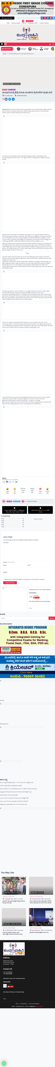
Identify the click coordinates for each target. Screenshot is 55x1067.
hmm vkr (24, 23)
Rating (5, 562)
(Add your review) (38, 519)
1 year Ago (20, 898)
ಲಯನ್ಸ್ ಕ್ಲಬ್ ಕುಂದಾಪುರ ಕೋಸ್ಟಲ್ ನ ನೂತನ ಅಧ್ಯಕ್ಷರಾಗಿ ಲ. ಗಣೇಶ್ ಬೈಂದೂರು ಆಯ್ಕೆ (35, 49)
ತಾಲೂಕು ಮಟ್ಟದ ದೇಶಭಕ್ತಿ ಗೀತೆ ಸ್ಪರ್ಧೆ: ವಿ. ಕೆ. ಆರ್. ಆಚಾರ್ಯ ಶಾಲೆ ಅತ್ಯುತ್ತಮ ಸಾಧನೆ (16, 782)
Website (5, 572)
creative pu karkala (44, 23)
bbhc (8, 23)
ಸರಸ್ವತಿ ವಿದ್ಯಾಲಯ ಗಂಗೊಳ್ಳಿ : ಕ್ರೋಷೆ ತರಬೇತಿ (9, 795)
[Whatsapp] (4, 1063)
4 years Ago (47, 898)
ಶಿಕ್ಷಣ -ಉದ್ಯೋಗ (12, 89)
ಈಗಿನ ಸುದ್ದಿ (5, 89)
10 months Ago (48, 930)
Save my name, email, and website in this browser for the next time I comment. (25, 579)
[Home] (2, 44)
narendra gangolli (16, 23)
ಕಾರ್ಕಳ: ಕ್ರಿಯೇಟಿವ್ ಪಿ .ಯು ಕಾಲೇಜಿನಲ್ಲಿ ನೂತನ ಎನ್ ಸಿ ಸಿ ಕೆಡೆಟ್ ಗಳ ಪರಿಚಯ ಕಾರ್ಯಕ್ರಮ (18, 788)
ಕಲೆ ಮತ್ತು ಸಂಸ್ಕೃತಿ (39, 896)
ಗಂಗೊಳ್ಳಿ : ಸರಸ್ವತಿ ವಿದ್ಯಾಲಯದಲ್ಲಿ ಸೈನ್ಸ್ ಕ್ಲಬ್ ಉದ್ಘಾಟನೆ (11, 785)
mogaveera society (33, 23)
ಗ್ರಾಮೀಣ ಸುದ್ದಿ (11, 896)
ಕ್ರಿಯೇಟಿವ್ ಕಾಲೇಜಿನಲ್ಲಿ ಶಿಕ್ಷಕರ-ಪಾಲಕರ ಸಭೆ (39, 932)
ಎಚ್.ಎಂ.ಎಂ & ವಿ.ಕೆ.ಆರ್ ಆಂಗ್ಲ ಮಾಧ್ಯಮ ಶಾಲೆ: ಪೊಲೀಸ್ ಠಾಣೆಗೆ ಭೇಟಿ (13, 49)
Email (29, 565)
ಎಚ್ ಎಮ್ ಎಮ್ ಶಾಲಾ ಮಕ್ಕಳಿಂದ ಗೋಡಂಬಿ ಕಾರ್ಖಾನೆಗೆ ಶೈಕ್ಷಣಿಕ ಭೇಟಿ (14, 798)
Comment (6, 542)
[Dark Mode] (50, 44)
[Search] (53, 44)
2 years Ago (9, 95)
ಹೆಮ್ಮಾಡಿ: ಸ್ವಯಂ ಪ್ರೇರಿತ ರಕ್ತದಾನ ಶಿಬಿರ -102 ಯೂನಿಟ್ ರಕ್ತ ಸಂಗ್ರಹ (25, 49)
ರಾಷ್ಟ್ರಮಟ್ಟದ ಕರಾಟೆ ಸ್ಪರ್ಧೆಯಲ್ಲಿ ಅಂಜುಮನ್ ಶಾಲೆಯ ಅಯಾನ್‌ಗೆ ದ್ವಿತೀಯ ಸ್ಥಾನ (15, 791)
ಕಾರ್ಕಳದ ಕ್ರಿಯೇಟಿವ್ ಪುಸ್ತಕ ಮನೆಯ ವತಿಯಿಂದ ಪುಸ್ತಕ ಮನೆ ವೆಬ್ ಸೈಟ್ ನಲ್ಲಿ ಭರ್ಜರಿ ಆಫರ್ (47, 49)
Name (5, 565)
